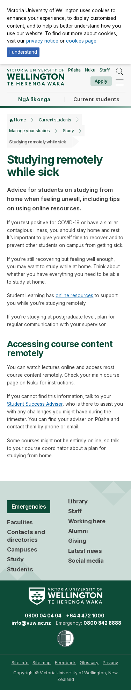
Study (68, 130)
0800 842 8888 (102, 623)
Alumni (78, 530)
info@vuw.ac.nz (31, 623)
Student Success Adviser (35, 404)
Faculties (20, 522)
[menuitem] (20, 662)
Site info (20, 662)
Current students (55, 119)
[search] (119, 71)
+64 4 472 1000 (85, 615)
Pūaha (74, 70)
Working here (86, 521)
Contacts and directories (26, 535)
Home (20, 119)
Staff (105, 70)
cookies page (81, 41)
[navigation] (119, 82)
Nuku (90, 70)
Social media (86, 560)
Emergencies (29, 506)
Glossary (89, 662)
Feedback (65, 662)
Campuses (22, 549)
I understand (23, 52)
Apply (101, 81)
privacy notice (42, 41)
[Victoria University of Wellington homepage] (35, 77)
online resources (74, 295)
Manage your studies (29, 130)
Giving (77, 540)
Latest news (85, 550)
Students (20, 569)
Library (78, 501)
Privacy (110, 662)
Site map (41, 662)
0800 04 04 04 (43, 615)
